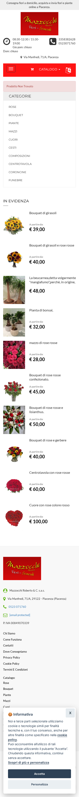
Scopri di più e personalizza (28, 762)
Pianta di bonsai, (41, 310)
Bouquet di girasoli (42, 213)
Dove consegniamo (15, 651)
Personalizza (39, 784)
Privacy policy (11, 657)
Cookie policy (11, 663)
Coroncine (17, 172)
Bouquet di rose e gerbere (47, 440)
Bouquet (16, 115)
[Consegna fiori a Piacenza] (39, 23)
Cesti (12, 147)
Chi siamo (9, 633)
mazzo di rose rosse (43, 343)
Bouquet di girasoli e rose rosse (51, 245)
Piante (14, 123)
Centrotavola (20, 164)
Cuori (13, 139)
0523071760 (67, 43)
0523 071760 (17, 606)
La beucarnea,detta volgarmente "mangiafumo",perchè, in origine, (52, 280)
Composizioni (19, 155)
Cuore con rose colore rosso (49, 505)
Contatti (8, 645)
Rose (12, 106)
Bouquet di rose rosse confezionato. (45, 377)
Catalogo (48, 69)
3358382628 (67, 39)
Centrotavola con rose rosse (49, 472)
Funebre (16, 180)
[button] (67, 70)
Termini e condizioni (15, 669)
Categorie (20, 96)
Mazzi (13, 131)
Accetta (39, 773)
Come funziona (12, 639)
